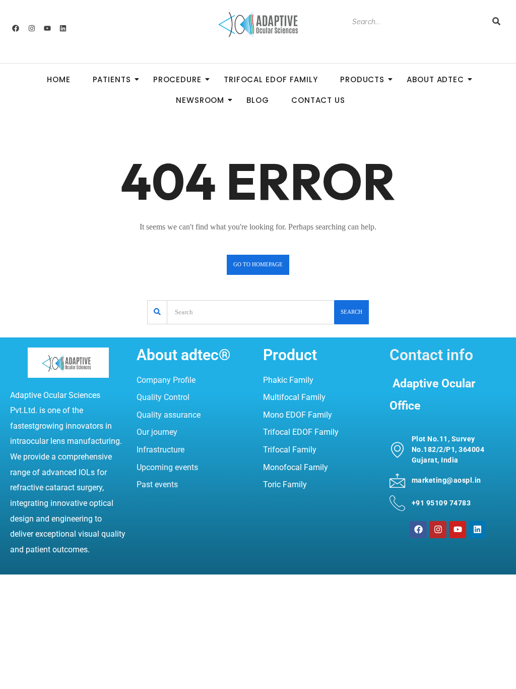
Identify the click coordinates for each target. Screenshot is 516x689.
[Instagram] (31, 28)
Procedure (177, 79)
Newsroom (200, 100)
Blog (257, 100)
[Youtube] (47, 28)
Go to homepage (258, 264)
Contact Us (318, 100)
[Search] (496, 22)
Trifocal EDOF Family (271, 79)
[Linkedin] (63, 28)
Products (362, 79)
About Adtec (435, 79)
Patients (112, 79)
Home (59, 79)
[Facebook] (15, 28)
